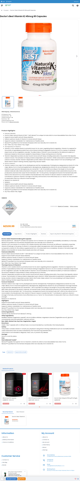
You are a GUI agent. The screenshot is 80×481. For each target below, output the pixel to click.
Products (6, 10)
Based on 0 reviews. (63, 206)
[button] (76, 56)
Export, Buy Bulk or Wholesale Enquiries (62, 234)
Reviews (43, 234)
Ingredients (18, 234)
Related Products (8, 368)
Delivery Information (14, 122)
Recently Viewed (8, 412)
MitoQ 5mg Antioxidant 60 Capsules (38, 398)
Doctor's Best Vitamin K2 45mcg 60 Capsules (18, 416)
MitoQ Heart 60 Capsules (9, 398)
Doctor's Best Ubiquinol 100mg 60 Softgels (65, 398)
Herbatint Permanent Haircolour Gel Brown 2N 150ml (14, 476)
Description (6, 234)
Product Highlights (31, 234)
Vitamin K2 (10, 352)
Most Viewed (20, 412)
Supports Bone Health (20, 352)
